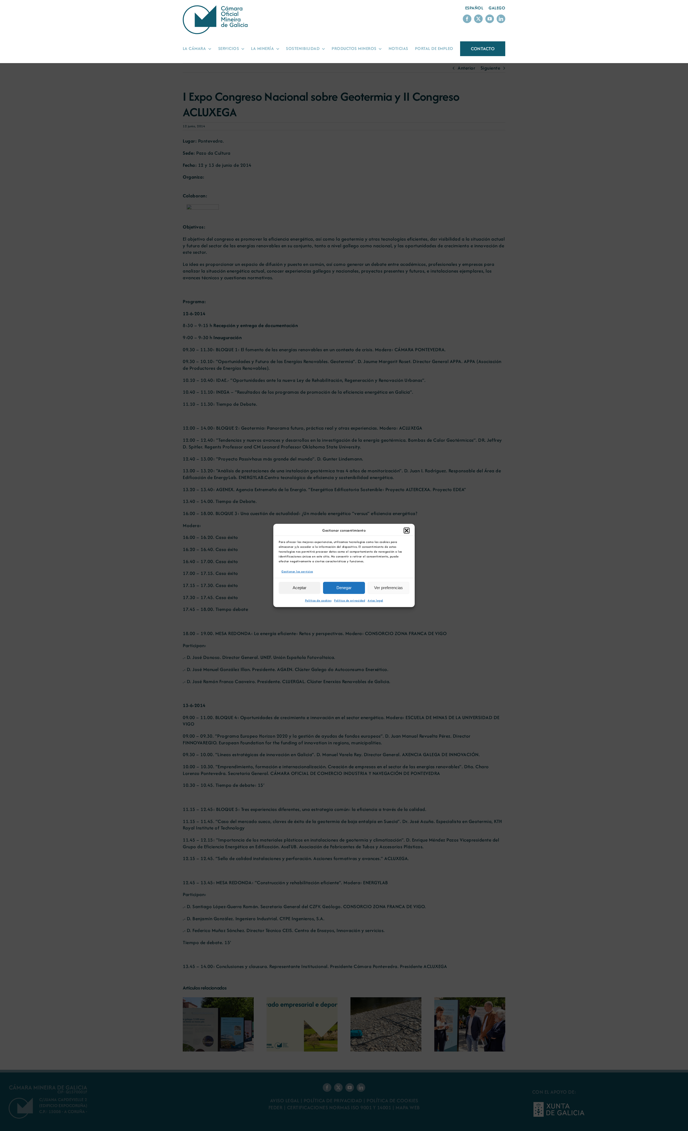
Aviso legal (375, 600)
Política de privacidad (349, 600)
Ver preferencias (388, 587)
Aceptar (299, 587)
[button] (406, 530)
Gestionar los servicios (297, 571)
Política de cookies (318, 600)
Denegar (344, 587)
